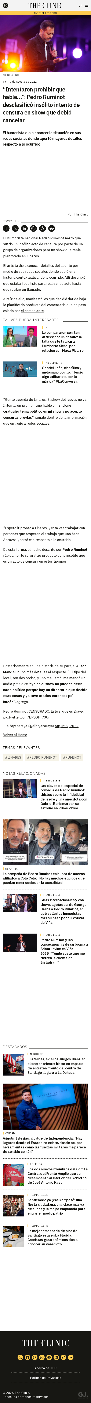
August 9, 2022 (67, 726)
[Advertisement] (45, 475)
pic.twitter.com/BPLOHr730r (26, 717)
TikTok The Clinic (63, 1357)
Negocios (36, 1054)
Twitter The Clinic (20, 1357)
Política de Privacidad (45, 1378)
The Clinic (22, 1393)
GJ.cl (83, 1396)
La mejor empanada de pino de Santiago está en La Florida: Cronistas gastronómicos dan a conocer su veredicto (52, 1237)
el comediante (32, 310)
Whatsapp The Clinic (42, 1357)
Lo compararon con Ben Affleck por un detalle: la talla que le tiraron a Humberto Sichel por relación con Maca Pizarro (63, 341)
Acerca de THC (45, 1368)
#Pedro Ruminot (42, 757)
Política (36, 1164)
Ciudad (10, 1133)
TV (4, 81)
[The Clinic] (9, 5)
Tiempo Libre (52, 780)
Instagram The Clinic (34, 1357)
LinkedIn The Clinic (56, 1357)
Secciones (86, 5)
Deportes (11, 868)
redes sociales (36, 271)
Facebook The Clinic (27, 1357)
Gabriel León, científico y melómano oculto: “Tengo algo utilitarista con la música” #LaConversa (62, 374)
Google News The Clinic (70, 1357)
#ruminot (72, 757)
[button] (6, 228)
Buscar (80, 5)
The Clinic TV (53, 362)
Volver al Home (15, 735)
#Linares (13, 757)
